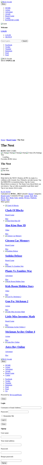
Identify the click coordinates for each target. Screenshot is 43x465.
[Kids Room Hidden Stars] (15, 281)
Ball (31, 196)
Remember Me (8, 416)
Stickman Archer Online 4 (20, 331)
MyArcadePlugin (16, 395)
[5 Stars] (29, 153)
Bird (35, 196)
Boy (7, 198)
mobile (21, 198)
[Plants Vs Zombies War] (14, 266)
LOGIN (8, 35)
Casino (7, 18)
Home (3, 140)
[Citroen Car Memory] (13, 236)
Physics (27, 198)
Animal (26, 196)
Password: (4, 449)
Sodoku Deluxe (13, 255)
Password (4, 412)
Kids (16, 198)
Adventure (9, 12)
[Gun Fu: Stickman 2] (13, 297)
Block (3, 198)
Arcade (7, 14)
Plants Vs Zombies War (18, 271)
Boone (31, 194)
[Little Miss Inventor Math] (15, 312)
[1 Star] (4, 153)
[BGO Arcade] (6, 2)
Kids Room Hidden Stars (19, 286)
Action (7, 10)
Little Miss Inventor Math (20, 316)
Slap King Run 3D (15, 225)
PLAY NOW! (6, 192)
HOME (8, 8)
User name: (5, 433)
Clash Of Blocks (14, 210)
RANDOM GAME (12, 20)
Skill (8, 200)
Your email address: (8, 441)
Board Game (9, 16)
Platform (33, 198)
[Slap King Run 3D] (12, 221)
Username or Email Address (10, 408)
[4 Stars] (23, 153)
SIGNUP (8, 37)
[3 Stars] (16, 153)
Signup (4, 463)
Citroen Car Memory (17, 240)
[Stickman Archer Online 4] (15, 327)
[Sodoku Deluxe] (11, 251)
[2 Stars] (10, 153)
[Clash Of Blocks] (12, 205)
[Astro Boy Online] (12, 342)
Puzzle (3, 200)
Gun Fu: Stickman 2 (16, 301)
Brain (12, 198)
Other (7, 230)
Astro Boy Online (15, 346)
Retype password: (7, 457)
